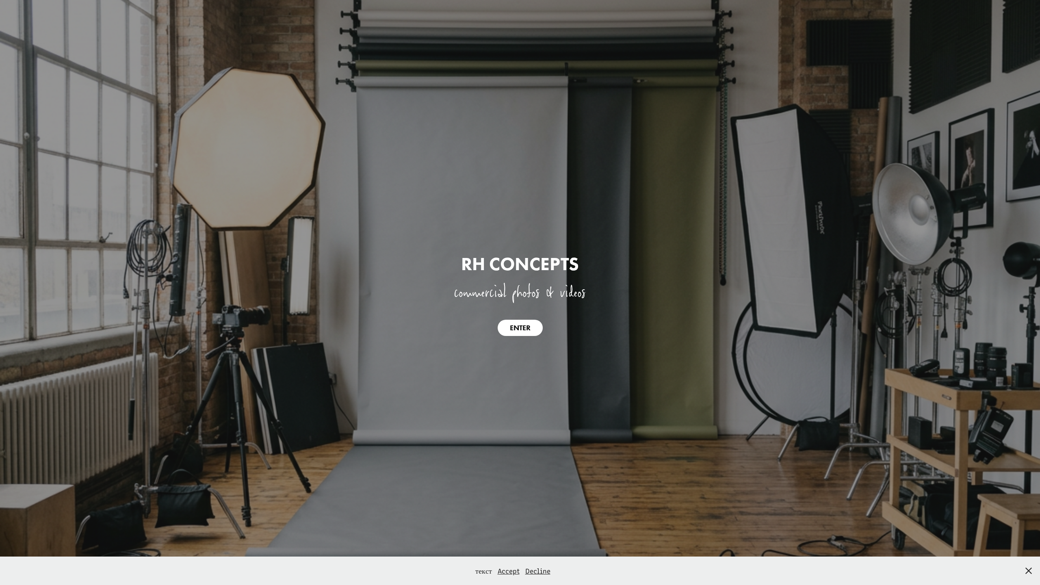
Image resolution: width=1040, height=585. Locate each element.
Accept (509, 571)
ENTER (520, 327)
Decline (537, 571)
